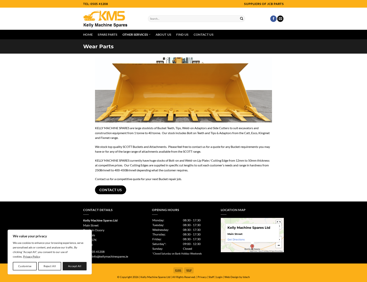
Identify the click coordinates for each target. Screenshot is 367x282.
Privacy (202, 277)
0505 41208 (99, 4)
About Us (163, 34)
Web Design (231, 277)
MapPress (253, 251)
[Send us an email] (280, 18)
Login (219, 277)
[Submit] (241, 18)
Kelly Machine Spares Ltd (155, 277)
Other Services (135, 34)
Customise (25, 266)
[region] (50, 252)
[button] (252, 247)
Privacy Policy (31, 256)
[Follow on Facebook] (273, 18)
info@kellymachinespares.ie (110, 256)
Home (88, 34)
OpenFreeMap (263, 251)
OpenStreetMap (277, 251)
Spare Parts (108, 34)
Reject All (50, 266)
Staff (211, 277)
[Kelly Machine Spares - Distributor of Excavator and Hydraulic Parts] (112, 19)
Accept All (74, 266)
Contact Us (204, 34)
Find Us (182, 34)
